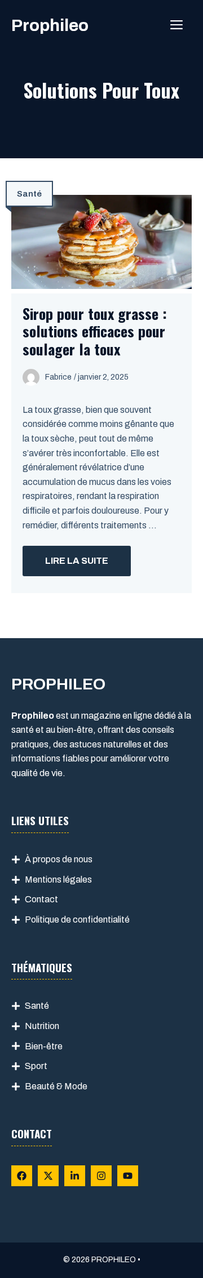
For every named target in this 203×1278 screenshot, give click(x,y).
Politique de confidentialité (77, 919)
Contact (41, 899)
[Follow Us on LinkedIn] (74, 1175)
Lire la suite (76, 560)
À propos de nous (58, 859)
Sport (36, 1066)
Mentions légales (58, 879)
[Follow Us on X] (48, 1175)
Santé (29, 193)
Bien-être (44, 1046)
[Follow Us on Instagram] (101, 1175)
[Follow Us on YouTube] (127, 1175)
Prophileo (50, 25)
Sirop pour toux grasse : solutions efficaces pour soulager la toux (95, 330)
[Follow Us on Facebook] (21, 1175)
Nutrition (42, 1026)
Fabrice (58, 377)
